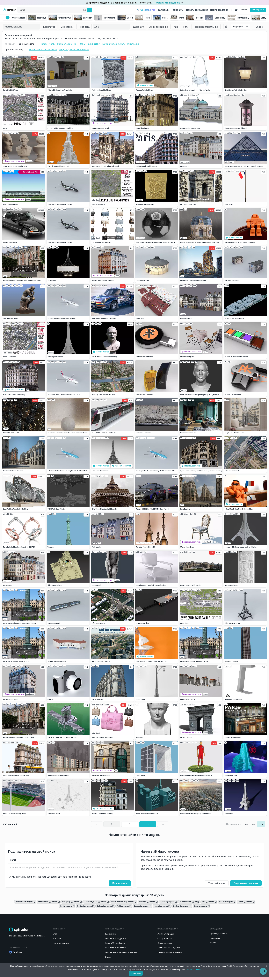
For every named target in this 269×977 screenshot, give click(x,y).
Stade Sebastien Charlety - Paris (14, 813)
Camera (50, 699)
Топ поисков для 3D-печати (169, 952)
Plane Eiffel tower (53, 813)
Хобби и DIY (94, 43)
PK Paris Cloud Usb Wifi (233, 395)
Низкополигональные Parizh (43, 49)
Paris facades (96, 547)
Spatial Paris (51, 280)
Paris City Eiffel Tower (10, 90)
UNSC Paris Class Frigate (56, 509)
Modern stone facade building (58, 775)
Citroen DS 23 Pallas (10, 242)
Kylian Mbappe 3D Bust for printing (104, 357)
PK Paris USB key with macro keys (236, 357)
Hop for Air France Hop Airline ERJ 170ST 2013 (63, 395)
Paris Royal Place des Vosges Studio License (18, 737)
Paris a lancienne (186, 318)
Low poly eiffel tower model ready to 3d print (240, 547)
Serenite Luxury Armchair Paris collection (151, 585)
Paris (5, 128)
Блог (55, 934)
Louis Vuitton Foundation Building (15, 509)
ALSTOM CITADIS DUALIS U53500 (103, 433)
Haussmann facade (231, 585)
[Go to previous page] (111, 824)
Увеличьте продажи (166, 934)
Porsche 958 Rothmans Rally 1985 (104, 318)
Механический (64, 43)
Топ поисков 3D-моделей (168, 947)
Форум (213, 942)
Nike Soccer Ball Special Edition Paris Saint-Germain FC (155, 242)
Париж (43, 43)
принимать (136, 973)
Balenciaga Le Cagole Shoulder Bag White (195, 90)
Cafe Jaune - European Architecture (16, 775)
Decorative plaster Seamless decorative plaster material (67, 433)
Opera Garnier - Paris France (190, 128)
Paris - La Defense (9, 357)
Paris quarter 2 (185, 166)
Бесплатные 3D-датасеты (116, 938)
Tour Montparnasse (231, 661)
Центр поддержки (61, 943)
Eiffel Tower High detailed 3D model (104, 509)
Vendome (50, 547)
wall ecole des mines (143, 433)
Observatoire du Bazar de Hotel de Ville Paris (151, 661)
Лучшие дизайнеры (218, 933)
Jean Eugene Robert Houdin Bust (15, 166)
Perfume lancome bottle (144, 395)
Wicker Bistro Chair (187, 547)
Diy (75, 43)
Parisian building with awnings (103, 280)
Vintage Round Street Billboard (236, 128)
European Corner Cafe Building (14, 395)
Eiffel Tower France (98, 623)
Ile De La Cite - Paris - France (234, 318)
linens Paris (140, 318)
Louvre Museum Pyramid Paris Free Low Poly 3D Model (244, 166)
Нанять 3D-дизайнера (115, 943)
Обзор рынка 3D (164, 938)
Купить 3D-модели (113, 929)
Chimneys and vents (187, 699)
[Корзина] (236, 10)
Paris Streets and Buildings (101, 90)
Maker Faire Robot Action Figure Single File (240, 242)
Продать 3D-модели (166, 929)
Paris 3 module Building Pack (146, 166)
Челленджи (215, 938)
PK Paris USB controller (144, 357)
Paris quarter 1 (8, 585)
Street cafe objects (187, 357)
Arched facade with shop (101, 775)
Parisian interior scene (188, 433)
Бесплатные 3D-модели (116, 947)
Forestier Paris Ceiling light (145, 547)
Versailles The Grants (232, 280)
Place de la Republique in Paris (58, 166)
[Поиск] (89, 10)
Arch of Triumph (186, 737)
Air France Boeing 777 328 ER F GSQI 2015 (61, 318)
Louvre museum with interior (190, 585)
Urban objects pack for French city (59, 90)
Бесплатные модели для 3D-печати (121, 952)
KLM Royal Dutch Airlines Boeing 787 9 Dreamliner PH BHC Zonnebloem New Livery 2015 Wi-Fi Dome (171, 471)
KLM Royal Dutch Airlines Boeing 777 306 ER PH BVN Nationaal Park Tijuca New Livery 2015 (79, 471)
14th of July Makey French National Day (239, 509)
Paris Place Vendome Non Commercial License (19, 623)
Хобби (82, 43)
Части (52, 43)
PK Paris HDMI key (142, 623)
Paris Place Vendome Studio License (16, 661)
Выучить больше (193, 969)
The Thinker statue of (10, 318)
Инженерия (133, 43)
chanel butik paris (142, 128)
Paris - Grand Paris (98, 204)
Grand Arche (140, 775)
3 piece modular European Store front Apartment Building (201, 471)
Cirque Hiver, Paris (142, 280)
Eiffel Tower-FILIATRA (232, 623)
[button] (84, 10)
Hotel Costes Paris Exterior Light (236, 90)
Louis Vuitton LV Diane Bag (101, 242)
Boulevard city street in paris (13, 471)
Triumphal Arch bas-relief (145, 204)
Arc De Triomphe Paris (188, 204)
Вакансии (57, 938)
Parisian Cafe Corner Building (102, 813)
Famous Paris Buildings (144, 90)
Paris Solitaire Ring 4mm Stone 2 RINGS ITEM (19, 547)
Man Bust (139, 737)
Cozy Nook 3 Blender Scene (234, 433)
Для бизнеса (110, 934)
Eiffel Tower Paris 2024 (55, 585)
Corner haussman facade (101, 128)
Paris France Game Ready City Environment (195, 813)
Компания (58, 929)
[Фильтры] (226, 26)
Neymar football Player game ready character (196, 775)
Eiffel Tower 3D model (232, 471)
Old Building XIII (97, 699)
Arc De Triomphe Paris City (101, 661)
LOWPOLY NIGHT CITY (11, 433)
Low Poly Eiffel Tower (55, 357)
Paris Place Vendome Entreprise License (194, 661)
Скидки (108, 957)
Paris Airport (184, 623)
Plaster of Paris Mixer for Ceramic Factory (61, 737)
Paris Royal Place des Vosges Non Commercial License (22, 280)
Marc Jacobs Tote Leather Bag (102, 737)
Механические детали (113, 43)
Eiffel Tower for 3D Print (100, 471)
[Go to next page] (147, 824)
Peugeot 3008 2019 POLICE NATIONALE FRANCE (152, 509)
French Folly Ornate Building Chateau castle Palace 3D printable (203, 242)
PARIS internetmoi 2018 (233, 737)
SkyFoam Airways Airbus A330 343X (59, 204)
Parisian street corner (10, 699)
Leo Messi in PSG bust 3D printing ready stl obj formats (199, 395)
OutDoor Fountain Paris (233, 699)
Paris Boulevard (186, 509)
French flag (229, 204)
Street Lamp (140, 699)
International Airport (10, 204)
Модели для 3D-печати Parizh (74, 49)
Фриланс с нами (164, 943)
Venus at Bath (96, 585)
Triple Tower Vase (231, 775)
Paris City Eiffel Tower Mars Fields (103, 395)
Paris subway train (54, 623)
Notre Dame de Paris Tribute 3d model (105, 166)
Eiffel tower (229, 813)
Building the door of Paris (56, 661)
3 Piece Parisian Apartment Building (60, 128)
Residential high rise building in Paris (193, 280)
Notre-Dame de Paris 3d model (147, 813)
